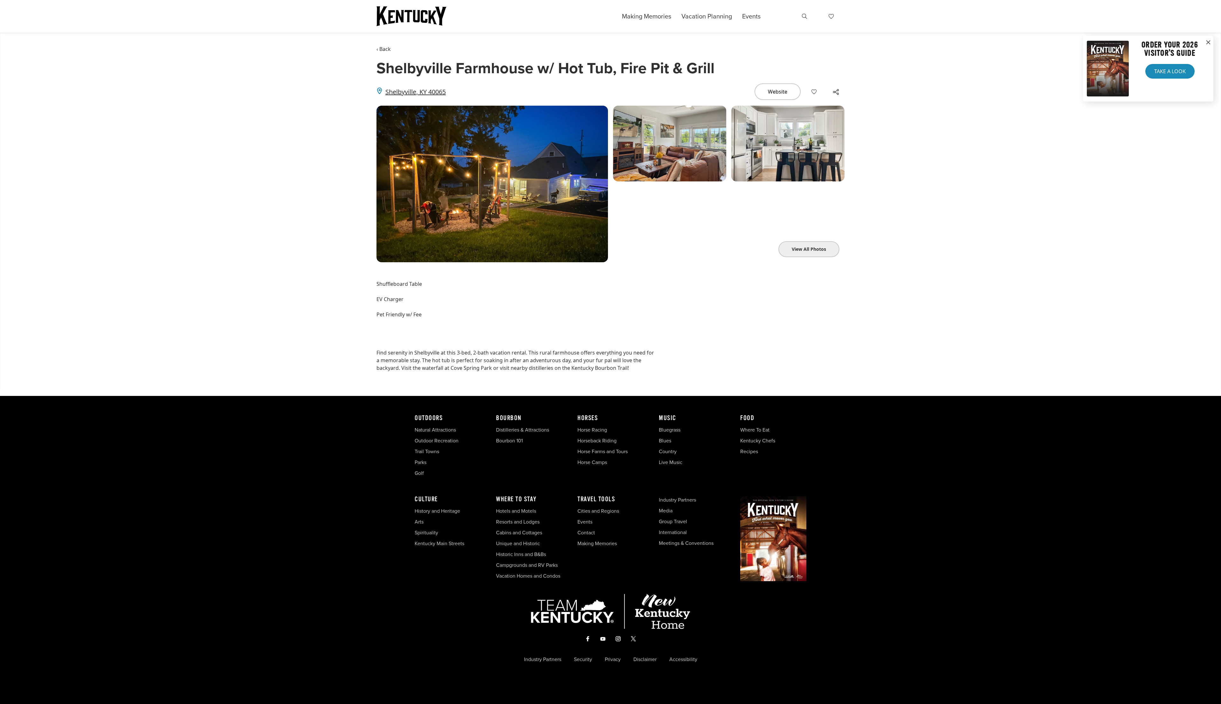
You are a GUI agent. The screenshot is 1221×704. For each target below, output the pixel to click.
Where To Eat (754, 429)
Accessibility (683, 659)
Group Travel (673, 521)
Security (583, 659)
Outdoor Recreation (437, 440)
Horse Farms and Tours (602, 451)
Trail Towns (427, 451)
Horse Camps (592, 462)
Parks (420, 462)
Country (668, 451)
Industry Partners (677, 499)
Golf (419, 473)
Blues (665, 440)
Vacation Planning (706, 16)
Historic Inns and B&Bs (521, 554)
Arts (419, 521)
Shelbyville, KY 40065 (415, 92)
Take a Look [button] (1170, 71)
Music (667, 418)
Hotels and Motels (516, 511)
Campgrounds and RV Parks (527, 565)
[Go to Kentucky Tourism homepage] (411, 16)
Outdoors (429, 418)
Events (751, 16)
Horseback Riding (597, 440)
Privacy (613, 659)
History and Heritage (438, 511)
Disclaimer (645, 659)
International (673, 532)
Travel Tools (596, 499)
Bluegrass (669, 429)
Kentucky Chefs (757, 440)
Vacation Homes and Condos (528, 576)
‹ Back (383, 49)
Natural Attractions (435, 429)
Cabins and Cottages (519, 532)
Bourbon (508, 418)
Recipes (749, 451)
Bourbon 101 (509, 440)
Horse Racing (592, 429)
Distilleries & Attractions (522, 429)
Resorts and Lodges (518, 521)
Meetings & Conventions (686, 543)
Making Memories (646, 16)
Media (666, 510)
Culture (426, 499)
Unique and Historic (518, 543)
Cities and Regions (598, 511)
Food (747, 418)
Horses (587, 418)
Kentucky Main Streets (439, 543)
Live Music (670, 462)
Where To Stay (516, 499)
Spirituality (427, 532)
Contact (586, 532)
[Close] (1208, 42)
